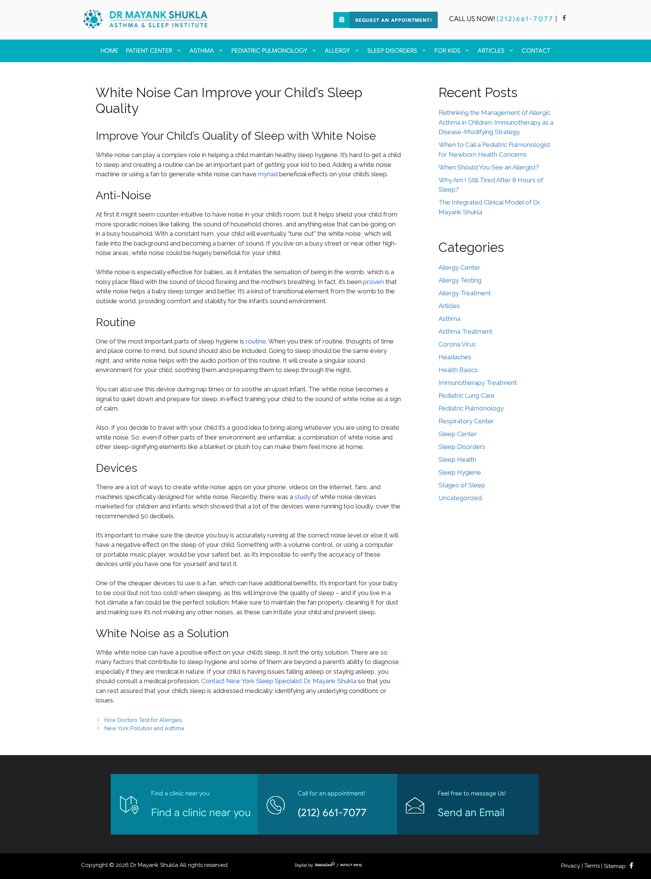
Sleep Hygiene (460, 472)
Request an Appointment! (393, 20)
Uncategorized (460, 498)
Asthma (201, 51)
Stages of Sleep (462, 485)
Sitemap (615, 866)
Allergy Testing (460, 280)
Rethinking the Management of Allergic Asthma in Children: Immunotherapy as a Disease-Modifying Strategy (496, 122)
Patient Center (149, 51)
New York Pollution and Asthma (144, 728)
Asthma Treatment (465, 331)
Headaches (455, 357)
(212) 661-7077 (332, 812)
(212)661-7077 (525, 19)
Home (109, 51)
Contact (536, 51)
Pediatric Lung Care (467, 395)
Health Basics (458, 370)
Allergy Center (459, 267)
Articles (491, 51)
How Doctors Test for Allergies (143, 720)
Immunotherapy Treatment (478, 382)
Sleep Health (457, 459)
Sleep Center (458, 434)
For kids (447, 51)
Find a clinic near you (201, 812)
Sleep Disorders (392, 51)
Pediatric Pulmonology (269, 51)
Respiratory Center (466, 421)
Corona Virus (457, 344)
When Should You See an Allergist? (489, 167)
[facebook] (564, 19)
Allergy (337, 51)
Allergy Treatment (465, 293)
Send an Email (471, 812)
